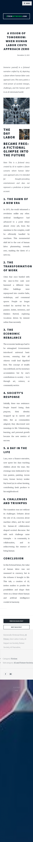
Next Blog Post (16, 627)
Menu (28, 3)
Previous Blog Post (16, 621)
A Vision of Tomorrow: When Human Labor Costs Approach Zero (16, 41)
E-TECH (17, 687)
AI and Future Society (23, 663)
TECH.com (16, 16)
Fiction (14, 659)
